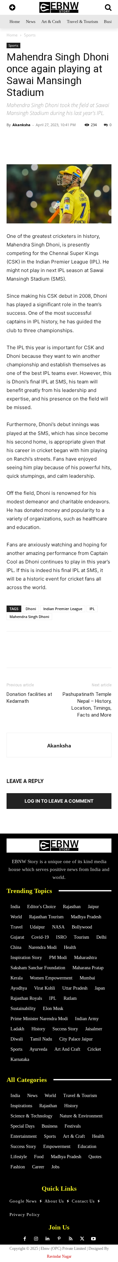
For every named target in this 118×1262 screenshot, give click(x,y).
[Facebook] (63, 148)
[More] (94, 148)
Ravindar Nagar (59, 1256)
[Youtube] (93, 1239)
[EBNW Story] (59, 7)
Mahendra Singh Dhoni (29, 616)
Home (12, 35)
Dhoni (31, 608)
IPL (92, 608)
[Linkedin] (79, 148)
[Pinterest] (59, 1239)
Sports (30, 35)
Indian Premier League (62, 608)
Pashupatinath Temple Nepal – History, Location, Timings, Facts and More (87, 704)
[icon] (12, 8)
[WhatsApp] (33, 148)
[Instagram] (36, 1239)
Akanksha (21, 124)
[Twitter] (48, 148)
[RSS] (70, 1239)
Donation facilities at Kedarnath (29, 697)
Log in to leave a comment (59, 801)
